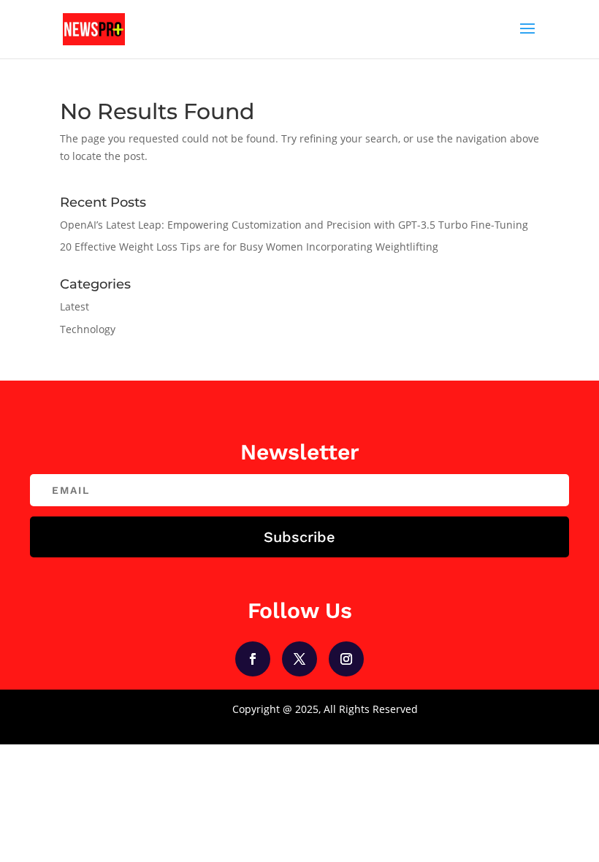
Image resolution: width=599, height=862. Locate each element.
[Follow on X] (299, 658)
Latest (74, 306)
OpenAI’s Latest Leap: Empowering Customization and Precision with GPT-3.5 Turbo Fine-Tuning (294, 225)
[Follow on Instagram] (346, 658)
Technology (87, 329)
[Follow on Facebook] (252, 658)
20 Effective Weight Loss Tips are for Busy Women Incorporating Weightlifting (249, 246)
